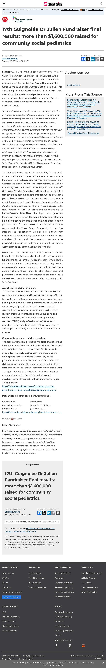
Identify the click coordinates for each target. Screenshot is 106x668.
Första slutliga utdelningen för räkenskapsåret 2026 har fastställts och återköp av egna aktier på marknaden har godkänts (83, 103)
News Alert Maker (89, 592)
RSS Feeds (86, 583)
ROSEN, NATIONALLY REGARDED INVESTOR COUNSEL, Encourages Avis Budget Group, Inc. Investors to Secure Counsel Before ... (84, 125)
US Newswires (34, 583)
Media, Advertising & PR (25, 531)
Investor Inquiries (62, 626)
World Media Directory (70, 10)
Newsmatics (87, 656)
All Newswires (34, 573)
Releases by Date (63, 597)
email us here (73, 85)
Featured (59, 578)
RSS (83, 10)
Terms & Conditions (10, 656)
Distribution (7, 587)
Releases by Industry (64, 583)
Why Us (5, 578)
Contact (58, 635)
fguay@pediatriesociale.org (16, 412)
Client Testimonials (10, 626)
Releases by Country (64, 587)
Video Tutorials (8, 621)
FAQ (4, 612)
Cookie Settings (25, 659)
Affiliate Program (89, 578)
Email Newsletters (95, 10)
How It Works (8, 573)
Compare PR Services (12, 592)
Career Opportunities (64, 631)
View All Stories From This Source (83, 133)
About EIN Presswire (64, 612)
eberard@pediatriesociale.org (45, 412)
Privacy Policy (8, 659)
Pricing (5, 583)
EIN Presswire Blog (63, 617)
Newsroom (60, 621)
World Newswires (36, 578)
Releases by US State (64, 592)
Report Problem (9, 631)
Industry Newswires (37, 587)
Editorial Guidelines (10, 617)
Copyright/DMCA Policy (33, 656)
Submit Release (11, 597)
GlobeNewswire (9, 58)
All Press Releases (63, 573)
